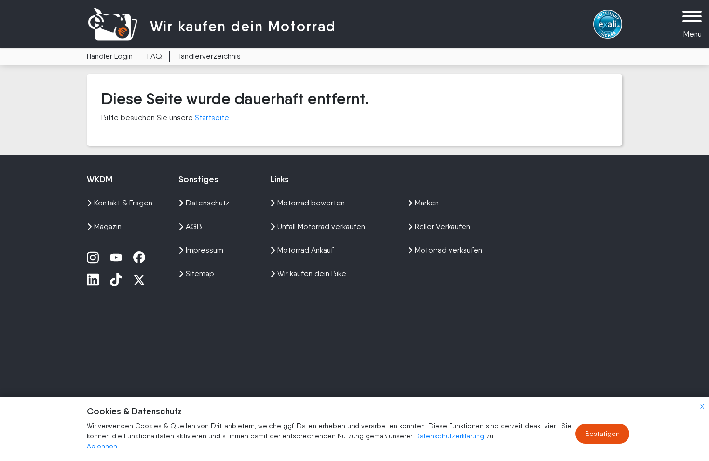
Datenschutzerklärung (450, 436)
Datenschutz (208, 202)
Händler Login (110, 56)
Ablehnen (102, 446)
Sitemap (200, 273)
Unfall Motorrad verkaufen (321, 226)
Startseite (212, 117)
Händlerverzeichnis (209, 56)
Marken (427, 202)
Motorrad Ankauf (305, 250)
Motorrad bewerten (311, 202)
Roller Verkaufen (442, 226)
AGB (194, 226)
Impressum (204, 250)
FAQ (154, 56)
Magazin (108, 226)
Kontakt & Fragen (123, 202)
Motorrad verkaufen (448, 250)
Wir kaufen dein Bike (311, 273)
